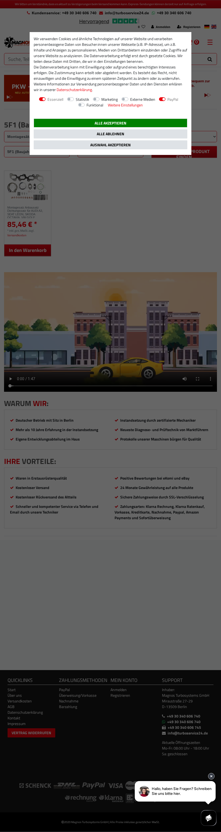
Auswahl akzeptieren (110, 145)
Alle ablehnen (110, 134)
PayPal (172, 99)
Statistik (82, 99)
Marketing (109, 99)
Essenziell (55, 99)
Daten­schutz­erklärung (74, 89)
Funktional (95, 105)
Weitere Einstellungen (125, 105)
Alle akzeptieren (110, 123)
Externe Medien (142, 99)
